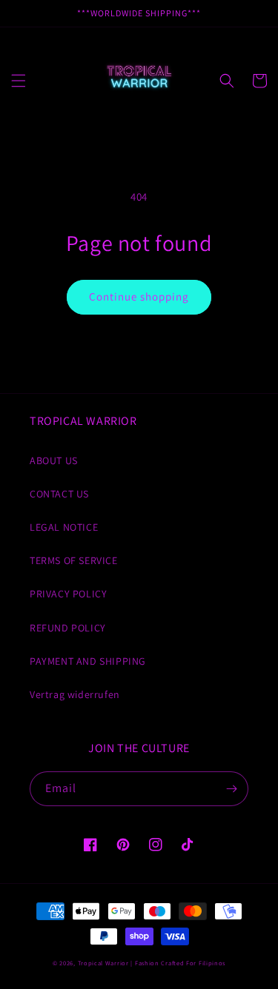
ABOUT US (54, 460)
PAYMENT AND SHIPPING (88, 661)
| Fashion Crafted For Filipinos (177, 963)
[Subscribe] (231, 788)
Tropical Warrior (103, 963)
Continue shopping (139, 296)
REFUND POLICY (68, 627)
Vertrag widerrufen (75, 694)
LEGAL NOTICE (64, 527)
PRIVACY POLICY (68, 593)
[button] (18, 80)
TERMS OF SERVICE (74, 560)
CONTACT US (59, 493)
